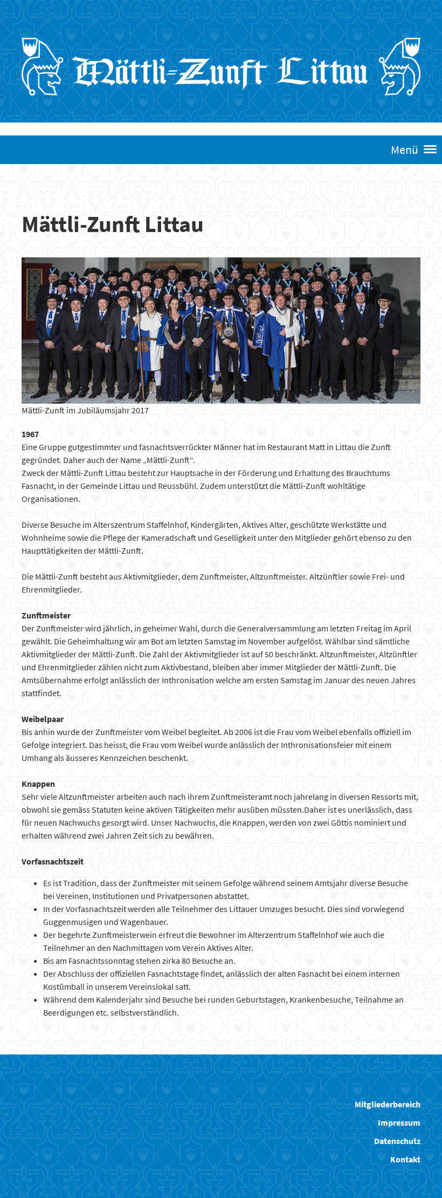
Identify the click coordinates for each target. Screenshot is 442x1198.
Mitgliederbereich (387, 1104)
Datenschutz (397, 1140)
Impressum (399, 1122)
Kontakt (405, 1159)
